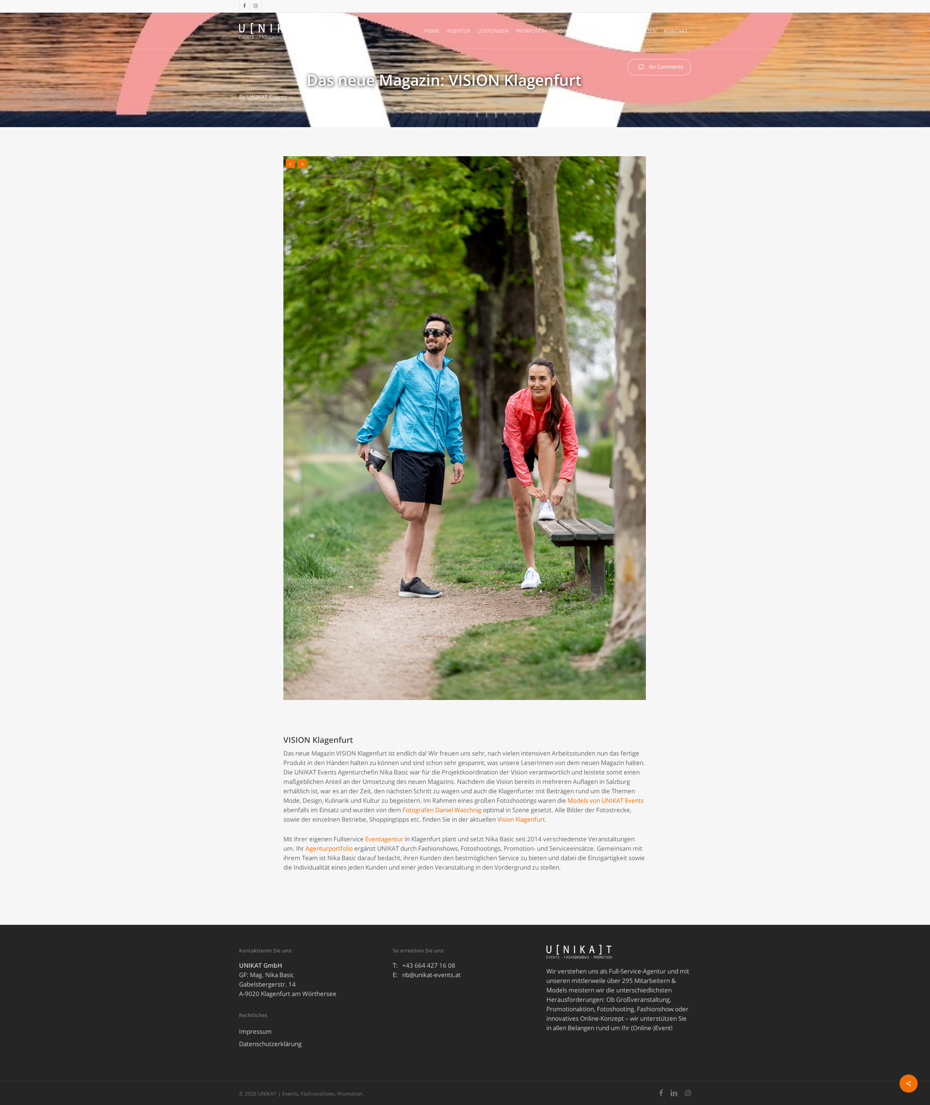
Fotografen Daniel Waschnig (442, 810)
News (358, 97)
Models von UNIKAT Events (605, 800)
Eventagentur (384, 839)
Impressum (255, 1031)
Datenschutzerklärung (270, 1044)
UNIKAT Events (267, 97)
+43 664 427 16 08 (428, 965)
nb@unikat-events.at (431, 975)
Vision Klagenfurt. (522, 819)
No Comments (665, 66)
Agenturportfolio (329, 848)
